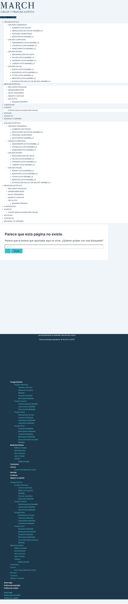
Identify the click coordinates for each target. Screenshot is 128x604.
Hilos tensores (16, 93)
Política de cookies (11, 588)
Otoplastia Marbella (22, 75)
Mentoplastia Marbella (24, 78)
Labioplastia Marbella (23, 63)
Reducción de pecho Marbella (27, 31)
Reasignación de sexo (23, 54)
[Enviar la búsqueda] (8, 251)
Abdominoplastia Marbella (25, 43)
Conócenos (9, 105)
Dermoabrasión (16, 90)
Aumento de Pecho (21, 28)
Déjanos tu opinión (12, 119)
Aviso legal (8, 583)
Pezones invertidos (22, 34)
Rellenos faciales (17, 87)
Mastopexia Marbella (23, 37)
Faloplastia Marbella (23, 57)
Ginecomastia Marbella (24, 49)
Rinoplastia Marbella (23, 69)
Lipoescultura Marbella (24, 46)
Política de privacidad (12, 585)
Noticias (8, 113)
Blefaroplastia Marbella (25, 72)
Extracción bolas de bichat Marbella (31, 81)
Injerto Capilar (16, 96)
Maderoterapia (20, 102)
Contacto (8, 116)
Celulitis (12, 99)
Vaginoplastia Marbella (24, 60)
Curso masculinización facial (23, 110)
